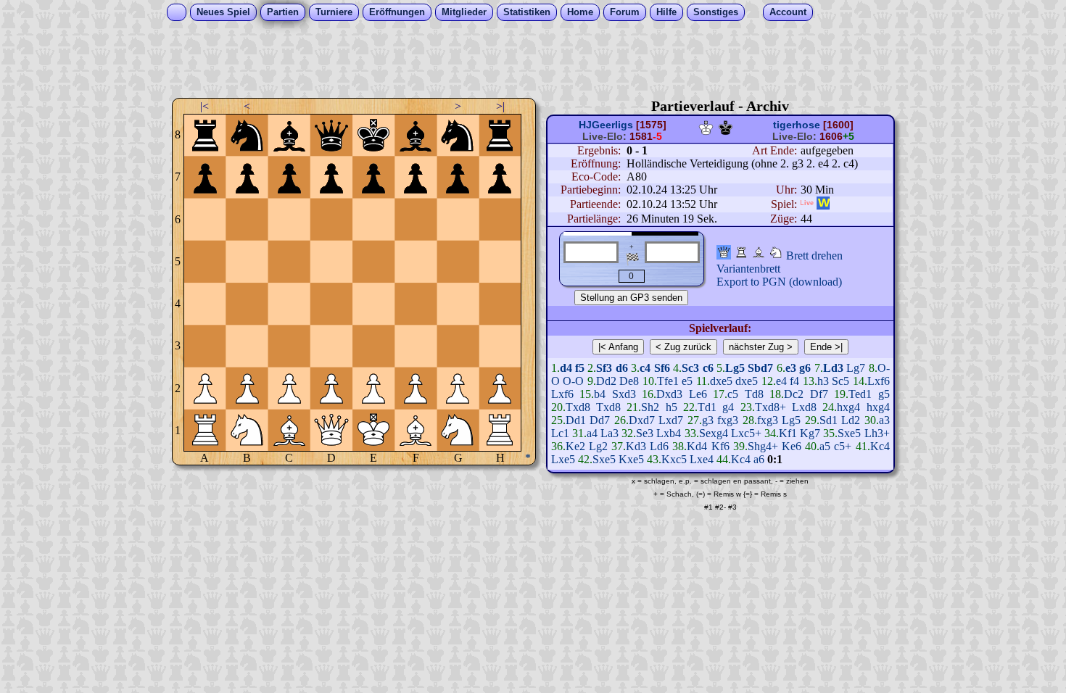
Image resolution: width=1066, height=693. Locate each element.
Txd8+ (770, 407)
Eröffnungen (397, 12)
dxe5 (721, 381)
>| (500, 106)
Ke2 (575, 446)
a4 (592, 433)
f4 (794, 381)
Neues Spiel (223, 12)
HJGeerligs (606, 124)
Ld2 (850, 420)
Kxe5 (631, 459)
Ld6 (659, 446)
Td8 (754, 394)
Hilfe (666, 12)
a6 (758, 459)
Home (580, 12)
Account (787, 12)
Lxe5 (563, 459)
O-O (573, 381)
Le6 (698, 394)
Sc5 (840, 381)
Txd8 (578, 407)
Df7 (819, 394)
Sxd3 (624, 394)
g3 (708, 420)
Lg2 (598, 446)
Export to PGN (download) (779, 281)
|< (204, 106)
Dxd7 (642, 420)
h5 (671, 407)
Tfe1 (668, 381)
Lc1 (560, 433)
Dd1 (576, 420)
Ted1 (860, 394)
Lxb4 (668, 433)
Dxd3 (669, 394)
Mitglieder (464, 12)
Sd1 (828, 420)
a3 (884, 420)
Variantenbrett (748, 268)
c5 (732, 394)
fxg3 (727, 420)
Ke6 (791, 446)
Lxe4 (702, 459)
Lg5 (791, 420)
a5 (824, 446)
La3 (609, 433)
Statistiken (526, 12)
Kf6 (720, 446)
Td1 (707, 407)
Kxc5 (674, 459)
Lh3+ (877, 433)
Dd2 (606, 381)
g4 (728, 407)
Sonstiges (715, 12)
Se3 (644, 433)
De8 (629, 381)
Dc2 (793, 394)
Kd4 (697, 446)
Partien (283, 12)
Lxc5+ (746, 433)
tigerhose (796, 124)
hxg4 (848, 407)
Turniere (333, 12)
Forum (625, 12)
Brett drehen (814, 255)
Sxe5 (849, 433)
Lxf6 (878, 381)
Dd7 (600, 420)
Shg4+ (763, 446)
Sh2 (650, 407)
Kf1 (788, 433)
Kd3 (636, 446)
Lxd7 (670, 420)
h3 (823, 381)
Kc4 (880, 446)
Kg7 (810, 433)
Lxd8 (804, 407)
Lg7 (855, 368)
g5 (884, 394)
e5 (687, 381)
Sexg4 (713, 433)
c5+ (842, 446)
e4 (781, 381)
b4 (600, 394)
